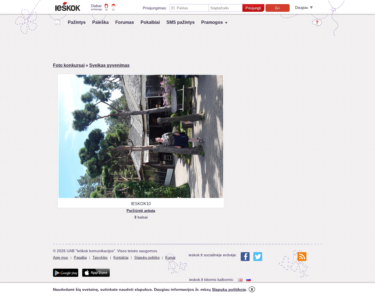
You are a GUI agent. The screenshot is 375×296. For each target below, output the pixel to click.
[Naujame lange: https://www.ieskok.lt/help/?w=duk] (317, 23)
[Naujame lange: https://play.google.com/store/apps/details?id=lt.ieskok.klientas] (65, 273)
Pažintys (77, 22)
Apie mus (60, 257)
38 (106, 9)
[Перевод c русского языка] (249, 279)
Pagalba (80, 257)
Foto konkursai (69, 65)
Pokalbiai (150, 22)
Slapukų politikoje (229, 289)
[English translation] (241, 279)
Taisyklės (100, 257)
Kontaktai (120, 257)
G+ (277, 8)
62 (113, 9)
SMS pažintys (180, 22)
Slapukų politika (146, 257)
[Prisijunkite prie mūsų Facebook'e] (245, 256)
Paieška (100, 22)
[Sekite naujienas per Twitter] (257, 256)
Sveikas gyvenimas (109, 65)
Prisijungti (253, 8)
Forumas (124, 22)
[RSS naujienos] (302, 256)
